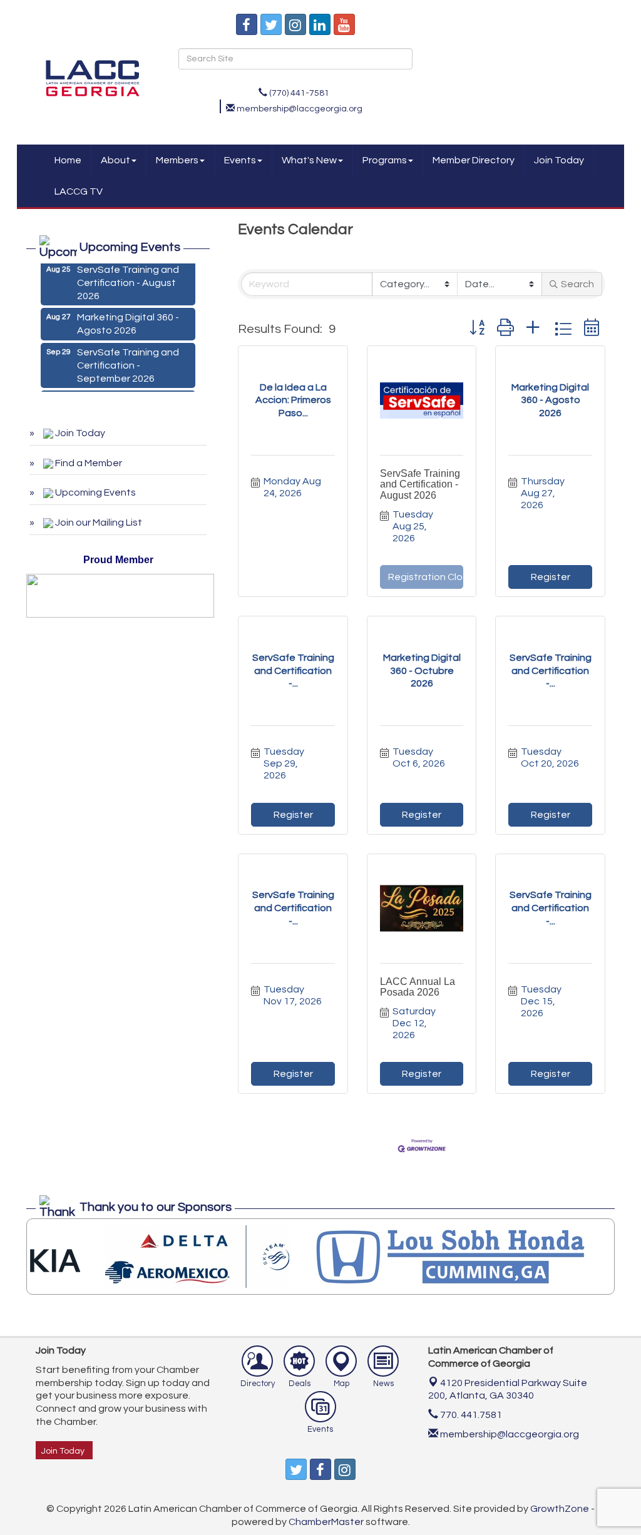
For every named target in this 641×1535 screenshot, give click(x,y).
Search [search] (577, 284)
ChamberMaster (326, 1522)
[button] (477, 329)
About (115, 160)
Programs (384, 160)
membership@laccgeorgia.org (508, 1434)
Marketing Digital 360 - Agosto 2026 (128, 317)
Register (550, 577)
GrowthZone (559, 1509)
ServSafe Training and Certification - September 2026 (128, 359)
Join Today (559, 160)
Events (240, 160)
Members (177, 160)
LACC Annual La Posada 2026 (417, 987)
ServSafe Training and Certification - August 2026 (420, 484)
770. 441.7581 (470, 1415)
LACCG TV (78, 191)
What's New (309, 160)
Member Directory (474, 160)
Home (67, 160)
